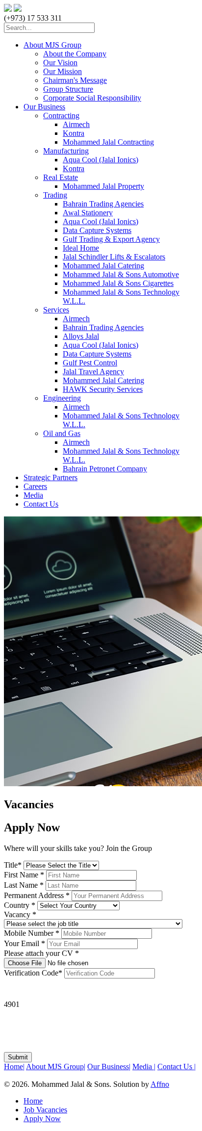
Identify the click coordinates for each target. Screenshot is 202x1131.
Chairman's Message (75, 80)
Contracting (61, 115)
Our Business (44, 107)
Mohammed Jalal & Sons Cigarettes (118, 283)
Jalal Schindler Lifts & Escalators (114, 257)
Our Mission (62, 71)
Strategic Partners (50, 477)
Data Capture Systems (97, 230)
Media (33, 495)
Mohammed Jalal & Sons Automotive (121, 274)
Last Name (24, 885)
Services (56, 310)
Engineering (62, 398)
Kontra (73, 133)
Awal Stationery (88, 212)
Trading (55, 195)
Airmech (76, 124)
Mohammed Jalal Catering (103, 265)
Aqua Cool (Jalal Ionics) (100, 159)
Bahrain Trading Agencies (103, 204)
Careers (35, 486)
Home (14, 1066)
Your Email (24, 943)
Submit (18, 1057)
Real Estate (60, 177)
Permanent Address (37, 895)
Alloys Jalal (81, 336)
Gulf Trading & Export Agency (111, 239)
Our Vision (60, 62)
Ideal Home (81, 248)
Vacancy (20, 914)
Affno (160, 1084)
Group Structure (68, 89)
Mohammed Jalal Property (103, 186)
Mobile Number (31, 933)
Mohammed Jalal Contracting (108, 142)
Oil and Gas (61, 433)
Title (13, 865)
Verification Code (33, 973)
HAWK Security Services (103, 389)
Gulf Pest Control (90, 363)
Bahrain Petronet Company (105, 468)
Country (19, 905)
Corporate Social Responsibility (92, 98)
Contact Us (41, 504)
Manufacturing (66, 151)
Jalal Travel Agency (93, 371)
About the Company (74, 54)
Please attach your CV (41, 953)
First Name (24, 875)
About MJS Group (52, 45)
